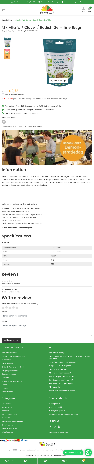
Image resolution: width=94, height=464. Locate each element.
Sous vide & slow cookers (12, 421)
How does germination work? (61, 380)
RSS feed (5, 388)
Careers (5, 385)
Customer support (9, 374)
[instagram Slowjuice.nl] (54, 426)
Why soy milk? (55, 387)
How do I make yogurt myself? (61, 383)
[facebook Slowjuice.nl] (50, 426)
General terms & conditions (13, 356)
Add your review (11, 340)
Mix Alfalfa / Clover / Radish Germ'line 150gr (33, 20)
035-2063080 (56, 407)
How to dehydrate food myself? (62, 376)
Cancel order (7, 392)
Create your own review (28, 31)
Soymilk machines (9, 428)
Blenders (5, 411)
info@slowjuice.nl (58, 411)
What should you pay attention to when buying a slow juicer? (69, 357)
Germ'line (11, 31)
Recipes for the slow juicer (60, 366)
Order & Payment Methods (13, 367)
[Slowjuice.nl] (47, 9)
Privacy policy (7, 363)
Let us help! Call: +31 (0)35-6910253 (16, 230)
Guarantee (6, 360)
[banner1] (47, 147)
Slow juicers (6, 403)
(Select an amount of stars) (20, 304)
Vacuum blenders (9, 414)
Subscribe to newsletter (59, 432)
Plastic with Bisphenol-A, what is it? (63, 391)
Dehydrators (7, 407)
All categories (7, 432)
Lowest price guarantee (12, 381)
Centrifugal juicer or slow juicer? (62, 362)
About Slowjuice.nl (9, 353)
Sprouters (6, 418)
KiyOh (36, 455)
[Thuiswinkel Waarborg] (47, 444)
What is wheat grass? (58, 369)
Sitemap (5, 377)
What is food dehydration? (60, 373)
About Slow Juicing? (57, 353)
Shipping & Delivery (10, 370)
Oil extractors (7, 425)
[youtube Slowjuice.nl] (59, 426)
